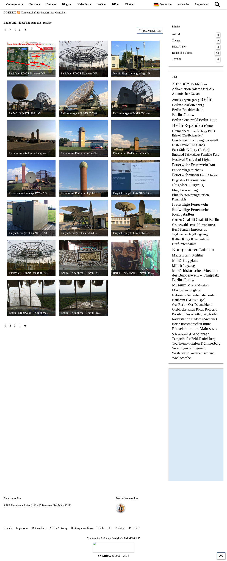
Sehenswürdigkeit (183, 334)
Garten (177, 220)
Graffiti (189, 219)
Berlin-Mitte (208, 120)
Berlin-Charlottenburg (188, 105)
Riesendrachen (191, 324)
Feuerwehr (181, 165)
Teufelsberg (207, 338)
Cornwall (211, 140)
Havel (192, 225)
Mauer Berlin (181, 255)
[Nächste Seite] (25, 30)
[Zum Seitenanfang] (221, 555)
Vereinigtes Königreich (188, 348)
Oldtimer (192, 300)
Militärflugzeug (183, 265)
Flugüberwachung (185, 190)
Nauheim (178, 300)
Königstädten (185, 249)
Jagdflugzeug (198, 234)
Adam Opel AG (203, 89)
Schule (213, 329)
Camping (197, 140)
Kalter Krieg (181, 239)
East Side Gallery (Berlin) (191, 150)
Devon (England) (192, 145)
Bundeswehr (181, 140)
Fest (216, 154)
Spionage (202, 334)
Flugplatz (179, 185)
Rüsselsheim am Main (190, 328)
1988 (183, 84)
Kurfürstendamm (184, 244)
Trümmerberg (210, 343)
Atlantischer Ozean (186, 94)
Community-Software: (113, 538)
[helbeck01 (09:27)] (120, 508)
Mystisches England (186, 290)
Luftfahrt (206, 249)
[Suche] (217, 4)
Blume (209, 126)
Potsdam (178, 314)
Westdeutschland (202, 353)
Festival (178, 159)
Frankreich (179, 199)
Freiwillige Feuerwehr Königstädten (190, 211)
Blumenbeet (180, 131)
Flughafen (178, 180)
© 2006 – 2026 (113, 555)
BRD (211, 131)
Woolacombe (181, 358)
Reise (176, 324)
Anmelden (184, 4)
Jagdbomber (180, 234)
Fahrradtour (192, 154)
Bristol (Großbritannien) (187, 135)
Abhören (201, 84)
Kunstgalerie (200, 239)
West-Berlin (180, 353)
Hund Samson (181, 229)
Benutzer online (12, 498)
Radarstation (181, 319)
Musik (191, 285)
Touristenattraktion (186, 343)
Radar (213, 314)
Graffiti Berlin (207, 219)
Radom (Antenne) (204, 319)
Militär (197, 255)
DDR (175, 145)
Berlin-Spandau (187, 125)
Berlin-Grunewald (185, 120)
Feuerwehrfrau (203, 165)
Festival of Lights (198, 159)
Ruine (207, 324)
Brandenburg (198, 131)
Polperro (211, 309)
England (178, 154)
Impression (199, 229)
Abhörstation (181, 89)
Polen (200, 309)
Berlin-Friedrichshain (187, 109)
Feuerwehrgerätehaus (187, 170)
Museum (179, 285)
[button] (163, 4)
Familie (206, 154)
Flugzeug (196, 185)
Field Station (209, 175)
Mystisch (203, 285)
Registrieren (201, 4)
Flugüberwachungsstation (190, 195)
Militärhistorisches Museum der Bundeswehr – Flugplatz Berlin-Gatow (195, 275)
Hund (211, 225)
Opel (201, 300)
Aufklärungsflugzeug (185, 100)
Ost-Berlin (179, 304)
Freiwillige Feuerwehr (190, 204)
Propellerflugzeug (196, 314)
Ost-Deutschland (200, 304)
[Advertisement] (83, 356)
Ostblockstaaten (183, 309)
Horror (202, 225)
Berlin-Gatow (183, 114)
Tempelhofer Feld (185, 338)
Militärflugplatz (185, 260)
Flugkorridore (196, 180)
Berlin (206, 99)
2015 (190, 84)
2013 (175, 84)
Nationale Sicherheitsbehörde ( (194, 295)
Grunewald (180, 225)
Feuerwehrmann (185, 175)
